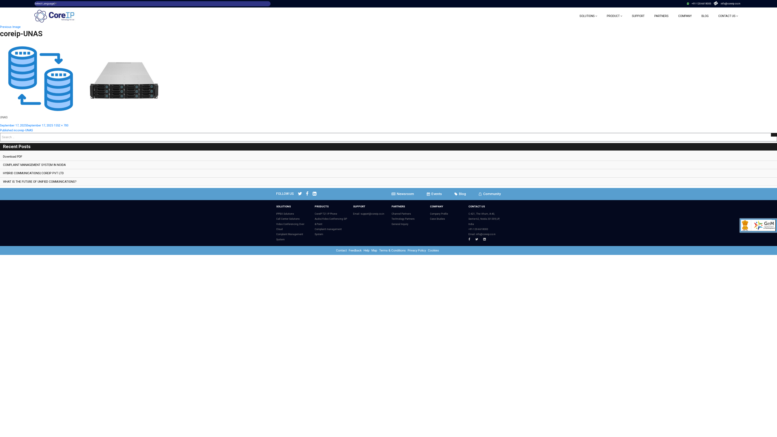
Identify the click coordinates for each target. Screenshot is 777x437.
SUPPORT (638, 16)
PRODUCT (613, 16)
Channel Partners (401, 213)
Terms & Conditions (392, 250)
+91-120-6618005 (701, 3)
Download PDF (12, 156)
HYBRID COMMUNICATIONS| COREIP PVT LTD (33, 173)
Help (366, 250)
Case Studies (437, 218)
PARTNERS (661, 16)
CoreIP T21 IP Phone (326, 213)
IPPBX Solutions (285, 213)
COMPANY (685, 16)
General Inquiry (400, 224)
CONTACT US (727, 16)
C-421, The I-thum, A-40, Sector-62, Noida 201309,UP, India (484, 219)
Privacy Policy (417, 250)
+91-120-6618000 (478, 229)
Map (374, 250)
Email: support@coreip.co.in (368, 213)
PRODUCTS (322, 206)
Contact (341, 250)
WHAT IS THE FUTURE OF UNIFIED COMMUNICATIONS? (39, 181)
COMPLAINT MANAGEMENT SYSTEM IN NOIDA (34, 165)
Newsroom (405, 194)
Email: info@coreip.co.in (482, 234)
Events (436, 194)
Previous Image (10, 27)
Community (491, 194)
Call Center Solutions (288, 218)
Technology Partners (403, 218)
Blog (462, 194)
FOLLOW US (285, 194)
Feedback (355, 250)
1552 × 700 (61, 125)
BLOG (705, 16)
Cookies (433, 250)
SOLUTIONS (587, 16)
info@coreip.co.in (730, 3)
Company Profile (439, 213)
